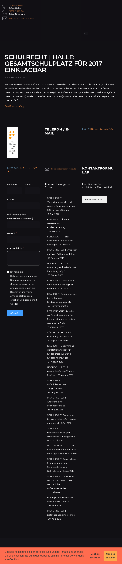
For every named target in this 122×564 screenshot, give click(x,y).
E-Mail (10, 199)
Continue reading (14, 106)
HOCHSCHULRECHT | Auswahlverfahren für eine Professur (60, 371)
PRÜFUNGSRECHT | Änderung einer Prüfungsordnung (57, 401)
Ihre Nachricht (15, 248)
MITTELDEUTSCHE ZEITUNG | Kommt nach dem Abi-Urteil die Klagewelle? (61, 449)
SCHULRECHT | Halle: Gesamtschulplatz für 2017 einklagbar (53, 63)
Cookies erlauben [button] (110, 556)
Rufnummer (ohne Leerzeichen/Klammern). (20, 216)
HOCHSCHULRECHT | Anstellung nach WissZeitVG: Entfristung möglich (61, 267)
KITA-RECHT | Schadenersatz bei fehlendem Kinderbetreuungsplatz (62, 298)
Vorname (12, 184)
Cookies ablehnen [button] (95, 556)
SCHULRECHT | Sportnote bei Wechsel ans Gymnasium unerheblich (61, 419)
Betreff (11, 233)
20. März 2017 (20, 77)
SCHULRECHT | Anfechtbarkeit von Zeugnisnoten (57, 384)
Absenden (15, 313)
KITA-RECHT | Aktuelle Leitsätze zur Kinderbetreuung (58, 223)
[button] (23, 559)
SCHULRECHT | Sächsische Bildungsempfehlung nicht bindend (61, 284)
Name (28, 184)
